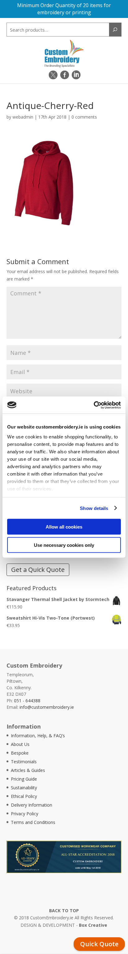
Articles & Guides (28, 770)
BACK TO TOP (64, 910)
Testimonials (24, 762)
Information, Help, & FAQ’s (38, 735)
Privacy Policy (24, 814)
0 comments (84, 117)
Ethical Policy (24, 796)
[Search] (115, 30)
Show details (94, 508)
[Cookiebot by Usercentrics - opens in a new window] (93, 405)
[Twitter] (53, 75)
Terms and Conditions (33, 822)
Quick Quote (99, 944)
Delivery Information (31, 805)
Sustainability (24, 788)
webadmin (22, 117)
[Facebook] (64, 75)
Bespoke (20, 753)
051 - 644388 (27, 701)
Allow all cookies (64, 526)
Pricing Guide (24, 779)
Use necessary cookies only (64, 544)
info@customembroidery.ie (47, 707)
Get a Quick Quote (38, 569)
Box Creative (93, 925)
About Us (20, 744)
